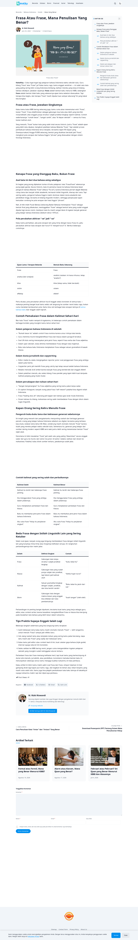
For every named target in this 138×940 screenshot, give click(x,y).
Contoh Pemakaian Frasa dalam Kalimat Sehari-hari (106, 47)
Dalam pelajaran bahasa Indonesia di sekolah (107, 53)
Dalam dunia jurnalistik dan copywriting (108, 59)
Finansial (56, 3)
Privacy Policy (74, 929)
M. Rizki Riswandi (37, 695)
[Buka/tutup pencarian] (115, 3)
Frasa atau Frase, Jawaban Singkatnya (104, 24)
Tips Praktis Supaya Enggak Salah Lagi (107, 98)
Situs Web (89, 818)
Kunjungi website (37, 705)
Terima (116, 935)
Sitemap (54, 929)
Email (53, 818)
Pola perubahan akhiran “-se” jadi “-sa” (107, 42)
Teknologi (70, 3)
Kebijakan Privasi (33, 936)
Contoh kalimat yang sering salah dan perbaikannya (108, 84)
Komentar (19, 792)
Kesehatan (79, 3)
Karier (63, 3)
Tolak (125, 935)
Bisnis (49, 3)
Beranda (35, 3)
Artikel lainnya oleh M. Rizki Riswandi (42, 711)
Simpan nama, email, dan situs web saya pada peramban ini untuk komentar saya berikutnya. (45, 826)
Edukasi (42, 3)
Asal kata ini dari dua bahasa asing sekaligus (106, 36)
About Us (84, 929)
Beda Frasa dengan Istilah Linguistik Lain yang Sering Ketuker (105, 91)
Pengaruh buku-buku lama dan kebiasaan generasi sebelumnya (107, 77)
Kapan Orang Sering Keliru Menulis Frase (105, 71)
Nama (18, 818)
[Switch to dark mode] (120, 3)
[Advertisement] (52, 155)
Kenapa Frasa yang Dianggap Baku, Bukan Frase (106, 30)
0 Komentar (37, 31)
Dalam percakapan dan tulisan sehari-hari (106, 65)
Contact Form (63, 929)
